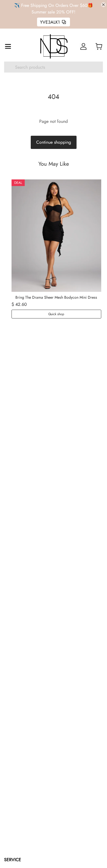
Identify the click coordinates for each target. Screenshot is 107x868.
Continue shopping (53, 142)
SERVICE (12, 859)
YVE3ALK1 (50, 22)
